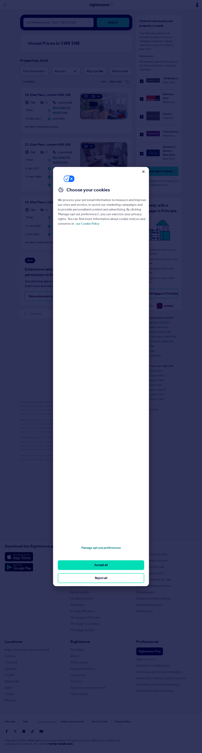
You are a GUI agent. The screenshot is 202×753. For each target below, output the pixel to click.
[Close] (143, 171)
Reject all (101, 578)
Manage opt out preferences (101, 548)
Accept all (101, 565)
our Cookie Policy (87, 223)
